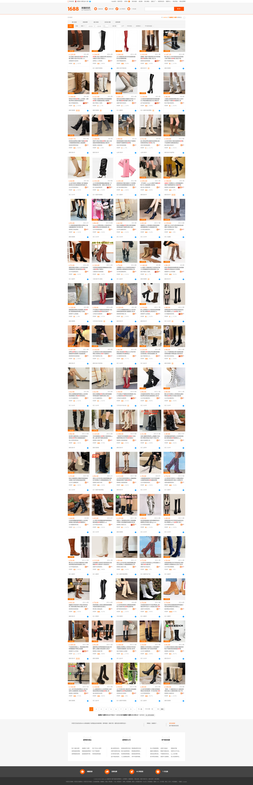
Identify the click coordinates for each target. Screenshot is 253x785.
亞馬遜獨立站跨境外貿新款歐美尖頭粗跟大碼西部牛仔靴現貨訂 (102, 563)
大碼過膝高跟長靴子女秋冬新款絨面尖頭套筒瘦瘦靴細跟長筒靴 (150, 479)
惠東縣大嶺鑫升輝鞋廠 (98, 651)
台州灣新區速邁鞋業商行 (146, 524)
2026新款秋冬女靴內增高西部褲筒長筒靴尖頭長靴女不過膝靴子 (102, 352)
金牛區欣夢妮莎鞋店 (122, 187)
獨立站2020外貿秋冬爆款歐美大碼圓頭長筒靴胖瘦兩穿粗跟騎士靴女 (78, 563)
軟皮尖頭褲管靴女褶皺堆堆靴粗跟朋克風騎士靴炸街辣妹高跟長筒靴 (78, 479)
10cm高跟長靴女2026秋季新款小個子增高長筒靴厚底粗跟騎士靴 (102, 690)
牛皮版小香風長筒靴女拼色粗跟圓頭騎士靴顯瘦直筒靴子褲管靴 (102, 99)
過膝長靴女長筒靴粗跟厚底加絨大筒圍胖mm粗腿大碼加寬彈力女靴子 (102, 648)
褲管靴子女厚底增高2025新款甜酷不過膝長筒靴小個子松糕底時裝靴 (150, 648)
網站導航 (157, 779)
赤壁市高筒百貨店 (115, 751)
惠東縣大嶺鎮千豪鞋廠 (98, 440)
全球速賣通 (96, 781)
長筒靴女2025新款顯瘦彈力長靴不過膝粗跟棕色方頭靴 (173, 184)
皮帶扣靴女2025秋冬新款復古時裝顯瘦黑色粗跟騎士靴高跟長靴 (78, 352)
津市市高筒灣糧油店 (137, 756)
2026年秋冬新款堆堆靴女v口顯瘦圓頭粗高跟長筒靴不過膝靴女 (126, 479)
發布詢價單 (172, 723)
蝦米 (133, 781)
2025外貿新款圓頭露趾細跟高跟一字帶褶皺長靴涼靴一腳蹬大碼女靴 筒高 (102, 184)
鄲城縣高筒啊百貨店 (137, 751)
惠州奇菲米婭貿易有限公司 (169, 356)
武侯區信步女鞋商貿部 (122, 693)
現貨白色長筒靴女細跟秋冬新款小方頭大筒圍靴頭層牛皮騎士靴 (126, 99)
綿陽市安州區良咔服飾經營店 (146, 567)
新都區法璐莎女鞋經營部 (98, 482)
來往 (166, 781)
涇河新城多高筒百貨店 (117, 754)
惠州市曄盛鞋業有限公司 (74, 103)
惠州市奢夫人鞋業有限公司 (98, 103)
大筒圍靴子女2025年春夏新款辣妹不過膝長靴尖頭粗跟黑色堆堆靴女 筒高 (126, 268)
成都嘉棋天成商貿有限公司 (74, 61)
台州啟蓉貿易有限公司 (122, 356)
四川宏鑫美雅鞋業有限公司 (98, 187)
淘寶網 (102, 781)
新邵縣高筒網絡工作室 (127, 754)
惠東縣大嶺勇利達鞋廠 (169, 651)
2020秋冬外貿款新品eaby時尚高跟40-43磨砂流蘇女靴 (150, 563)
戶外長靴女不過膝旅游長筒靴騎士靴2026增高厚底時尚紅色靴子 (102, 310)
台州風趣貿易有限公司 (169, 314)
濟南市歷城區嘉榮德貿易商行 (146, 145)
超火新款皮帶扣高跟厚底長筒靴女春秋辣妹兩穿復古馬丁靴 (150, 142)
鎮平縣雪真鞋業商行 (122, 609)
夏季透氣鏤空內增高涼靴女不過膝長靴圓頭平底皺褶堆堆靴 (126, 142)
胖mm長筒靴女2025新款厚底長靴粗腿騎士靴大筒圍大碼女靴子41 (150, 310)
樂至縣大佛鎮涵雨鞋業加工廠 (98, 609)
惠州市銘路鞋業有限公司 (169, 61)
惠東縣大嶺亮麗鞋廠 (169, 187)
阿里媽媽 (128, 781)
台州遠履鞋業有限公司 (74, 524)
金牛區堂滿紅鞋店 (145, 103)
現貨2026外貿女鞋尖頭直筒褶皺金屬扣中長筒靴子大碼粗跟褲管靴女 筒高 (102, 479)
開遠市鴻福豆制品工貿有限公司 (168, 751)
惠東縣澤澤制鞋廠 (73, 145)
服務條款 (130, 779)
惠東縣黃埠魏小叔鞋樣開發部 (122, 314)
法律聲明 (125, 779)
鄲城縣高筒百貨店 (136, 748)
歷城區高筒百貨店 (126, 748)
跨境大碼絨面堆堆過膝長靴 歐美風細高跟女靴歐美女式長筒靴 (174, 268)
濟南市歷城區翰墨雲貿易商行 (122, 145)
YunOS (145, 781)
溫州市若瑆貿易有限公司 (169, 229)
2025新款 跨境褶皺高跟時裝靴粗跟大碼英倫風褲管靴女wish (102, 521)
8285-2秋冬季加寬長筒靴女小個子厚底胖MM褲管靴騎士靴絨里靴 (78, 690)
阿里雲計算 (139, 781)
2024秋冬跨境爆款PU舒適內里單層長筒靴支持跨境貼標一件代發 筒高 (150, 690)
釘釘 (170, 781)
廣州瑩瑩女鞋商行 (169, 145)
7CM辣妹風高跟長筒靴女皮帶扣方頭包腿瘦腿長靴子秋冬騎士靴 (78, 226)
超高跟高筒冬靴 (86, 754)
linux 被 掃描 (174, 754)
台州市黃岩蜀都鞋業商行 (169, 567)
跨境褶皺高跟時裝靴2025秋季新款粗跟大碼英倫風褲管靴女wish (173, 437)
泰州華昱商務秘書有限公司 (157, 756)
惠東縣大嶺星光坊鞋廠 (122, 524)
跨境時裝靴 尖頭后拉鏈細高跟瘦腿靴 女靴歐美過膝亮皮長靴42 (102, 605)
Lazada (185, 781)
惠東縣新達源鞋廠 (73, 609)
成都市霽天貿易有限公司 (122, 103)
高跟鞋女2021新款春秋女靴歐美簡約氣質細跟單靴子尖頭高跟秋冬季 (150, 226)
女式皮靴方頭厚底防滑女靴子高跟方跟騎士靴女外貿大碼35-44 (78, 57)
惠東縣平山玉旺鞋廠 (169, 271)
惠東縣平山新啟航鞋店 (146, 314)
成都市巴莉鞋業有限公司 (98, 567)
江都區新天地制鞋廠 (98, 271)
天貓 (106, 781)
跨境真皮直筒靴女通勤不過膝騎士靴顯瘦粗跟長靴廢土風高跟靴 (78, 142)
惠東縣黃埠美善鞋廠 (74, 356)
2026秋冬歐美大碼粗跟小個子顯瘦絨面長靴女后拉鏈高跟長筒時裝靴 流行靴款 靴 (78, 184)
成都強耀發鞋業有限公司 (169, 482)
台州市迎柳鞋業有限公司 (74, 271)
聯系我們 (151, 779)
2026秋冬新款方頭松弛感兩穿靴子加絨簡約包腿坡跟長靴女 (173, 142)
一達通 (180, 781)
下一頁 (140, 709)
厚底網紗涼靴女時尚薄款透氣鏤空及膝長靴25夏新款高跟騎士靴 (150, 352)
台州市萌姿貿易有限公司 (74, 567)
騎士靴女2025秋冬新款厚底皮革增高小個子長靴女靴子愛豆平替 (173, 57)
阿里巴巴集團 (69, 781)
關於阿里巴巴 (143, 779)
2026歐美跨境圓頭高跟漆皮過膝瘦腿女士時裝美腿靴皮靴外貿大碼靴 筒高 (150, 100)
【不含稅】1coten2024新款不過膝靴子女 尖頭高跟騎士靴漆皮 (150, 184)
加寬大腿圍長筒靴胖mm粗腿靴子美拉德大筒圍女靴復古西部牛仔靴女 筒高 (150, 437)
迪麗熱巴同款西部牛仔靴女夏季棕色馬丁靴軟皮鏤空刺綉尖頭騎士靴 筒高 (78, 606)
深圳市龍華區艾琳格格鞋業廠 (98, 356)
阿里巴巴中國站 (88, 781)
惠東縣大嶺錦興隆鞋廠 (74, 693)
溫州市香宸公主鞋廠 (122, 651)
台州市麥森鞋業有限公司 (98, 229)
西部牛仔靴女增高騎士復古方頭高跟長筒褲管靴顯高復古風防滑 (102, 142)
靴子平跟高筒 (96, 751)
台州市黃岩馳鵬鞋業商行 (169, 440)
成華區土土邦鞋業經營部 (98, 61)
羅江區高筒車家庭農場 (127, 751)
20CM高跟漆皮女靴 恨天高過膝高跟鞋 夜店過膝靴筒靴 (126, 57)
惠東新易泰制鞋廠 (145, 61)
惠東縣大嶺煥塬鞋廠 (122, 440)
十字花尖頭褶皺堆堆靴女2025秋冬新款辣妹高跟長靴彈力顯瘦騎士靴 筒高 (126, 310)
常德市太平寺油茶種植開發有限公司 (180, 751)
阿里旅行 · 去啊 (121, 781)
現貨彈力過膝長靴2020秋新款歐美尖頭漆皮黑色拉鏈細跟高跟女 (78, 437)
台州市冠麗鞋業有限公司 (122, 229)
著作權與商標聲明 (116, 779)
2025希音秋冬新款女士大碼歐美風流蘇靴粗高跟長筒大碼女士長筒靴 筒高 (174, 479)
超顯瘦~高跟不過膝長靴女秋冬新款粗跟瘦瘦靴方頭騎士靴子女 (150, 57)
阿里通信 (150, 781)
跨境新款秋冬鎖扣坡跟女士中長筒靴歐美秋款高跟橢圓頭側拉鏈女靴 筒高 (126, 184)
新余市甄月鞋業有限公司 (169, 103)
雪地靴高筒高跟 (96, 754)
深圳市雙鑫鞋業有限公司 (122, 61)
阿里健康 (174, 781)
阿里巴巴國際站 (78, 781)
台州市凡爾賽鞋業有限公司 (74, 482)
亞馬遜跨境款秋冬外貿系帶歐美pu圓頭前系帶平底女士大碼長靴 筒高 (150, 605)
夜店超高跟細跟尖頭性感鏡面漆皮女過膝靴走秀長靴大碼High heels (150, 521)
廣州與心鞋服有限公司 (146, 187)
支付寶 (162, 781)
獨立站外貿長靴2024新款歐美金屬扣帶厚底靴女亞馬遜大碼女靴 (173, 395)
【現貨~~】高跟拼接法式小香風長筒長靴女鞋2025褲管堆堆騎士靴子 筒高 (174, 690)
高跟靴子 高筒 (155, 723)
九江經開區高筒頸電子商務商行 (129, 756)
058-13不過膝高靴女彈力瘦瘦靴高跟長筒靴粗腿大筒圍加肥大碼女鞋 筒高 (174, 353)
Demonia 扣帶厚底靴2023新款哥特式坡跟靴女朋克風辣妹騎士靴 (102, 226)
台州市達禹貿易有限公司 (146, 482)
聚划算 (110, 781)
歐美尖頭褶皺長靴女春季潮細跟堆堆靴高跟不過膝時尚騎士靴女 (126, 226)
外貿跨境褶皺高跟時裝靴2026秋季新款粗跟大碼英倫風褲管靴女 (78, 521)
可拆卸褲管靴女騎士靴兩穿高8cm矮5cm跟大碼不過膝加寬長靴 (102, 437)
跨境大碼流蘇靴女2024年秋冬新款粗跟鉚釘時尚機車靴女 (126, 352)
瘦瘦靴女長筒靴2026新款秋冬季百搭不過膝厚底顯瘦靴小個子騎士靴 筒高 (126, 648)
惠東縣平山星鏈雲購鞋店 (74, 314)
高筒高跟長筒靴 (76, 751)
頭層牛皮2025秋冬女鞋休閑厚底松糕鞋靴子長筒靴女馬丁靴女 (173, 226)
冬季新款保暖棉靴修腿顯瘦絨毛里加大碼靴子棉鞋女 (102, 268)
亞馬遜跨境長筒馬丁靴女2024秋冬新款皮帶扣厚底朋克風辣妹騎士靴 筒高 (150, 395)
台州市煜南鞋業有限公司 (146, 693)
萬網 (155, 781)
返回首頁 (142, 715)
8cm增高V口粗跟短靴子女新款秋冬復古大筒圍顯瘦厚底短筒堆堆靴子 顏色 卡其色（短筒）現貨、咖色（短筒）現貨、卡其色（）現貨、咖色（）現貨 (150, 268)
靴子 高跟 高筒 (75, 748)
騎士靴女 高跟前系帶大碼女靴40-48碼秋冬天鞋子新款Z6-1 (102, 57)
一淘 (114, 781)
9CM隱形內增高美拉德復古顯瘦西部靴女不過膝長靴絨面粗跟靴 (174, 648)
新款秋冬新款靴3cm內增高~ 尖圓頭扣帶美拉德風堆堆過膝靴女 (78, 99)
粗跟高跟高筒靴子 (87, 751)
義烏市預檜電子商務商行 (146, 440)
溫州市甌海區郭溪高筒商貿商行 (119, 756)
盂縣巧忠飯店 (164, 748)
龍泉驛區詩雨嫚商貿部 (169, 609)
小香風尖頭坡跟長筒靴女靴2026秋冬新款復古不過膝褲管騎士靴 (173, 99)
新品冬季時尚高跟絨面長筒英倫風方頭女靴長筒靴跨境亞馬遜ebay (173, 605)
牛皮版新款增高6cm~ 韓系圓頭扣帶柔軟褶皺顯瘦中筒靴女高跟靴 (78, 648)
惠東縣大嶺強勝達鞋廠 (74, 229)
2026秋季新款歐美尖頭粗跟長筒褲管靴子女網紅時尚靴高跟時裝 (126, 605)
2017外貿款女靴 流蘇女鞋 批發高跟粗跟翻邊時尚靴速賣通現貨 (126, 690)
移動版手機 (174, 748)
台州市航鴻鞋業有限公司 (146, 398)
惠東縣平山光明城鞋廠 (74, 651)
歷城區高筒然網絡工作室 (138, 754)
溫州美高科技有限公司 (98, 693)
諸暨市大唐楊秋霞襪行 (166, 756)
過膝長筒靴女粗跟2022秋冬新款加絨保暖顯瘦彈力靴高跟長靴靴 (78, 268)
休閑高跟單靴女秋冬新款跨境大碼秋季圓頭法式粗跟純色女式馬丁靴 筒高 (174, 563)
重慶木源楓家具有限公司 (156, 751)
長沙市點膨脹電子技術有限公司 (158, 748)
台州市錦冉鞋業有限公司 (169, 524)
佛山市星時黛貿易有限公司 (74, 440)
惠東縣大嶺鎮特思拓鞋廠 (169, 693)
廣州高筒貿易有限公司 (117, 748)
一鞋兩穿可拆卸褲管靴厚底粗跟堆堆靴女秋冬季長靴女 (126, 437)
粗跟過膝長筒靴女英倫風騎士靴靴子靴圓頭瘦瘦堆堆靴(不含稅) (78, 310)
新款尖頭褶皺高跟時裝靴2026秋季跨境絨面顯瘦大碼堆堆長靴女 (78, 395)
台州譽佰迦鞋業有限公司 (146, 229)
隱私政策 (136, 779)
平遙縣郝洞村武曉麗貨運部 (167, 754)
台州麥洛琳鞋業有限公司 (122, 271)
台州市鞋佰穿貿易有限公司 (98, 524)
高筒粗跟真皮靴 (76, 754)
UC (158, 781)
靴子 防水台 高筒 (96, 748)
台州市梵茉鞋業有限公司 (74, 187)
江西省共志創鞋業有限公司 (98, 314)
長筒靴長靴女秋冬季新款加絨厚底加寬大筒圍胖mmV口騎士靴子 (173, 310)
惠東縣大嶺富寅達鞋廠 (98, 145)
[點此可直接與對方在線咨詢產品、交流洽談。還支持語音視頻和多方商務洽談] (111, 68)
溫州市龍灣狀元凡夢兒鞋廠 (146, 356)
